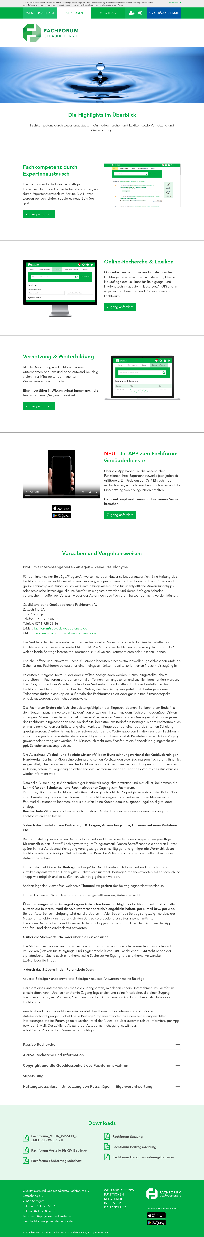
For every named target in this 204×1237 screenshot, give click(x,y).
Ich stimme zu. (174, 3)
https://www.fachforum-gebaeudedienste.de (63, 633)
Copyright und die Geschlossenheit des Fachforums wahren (75, 1065)
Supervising (33, 1076)
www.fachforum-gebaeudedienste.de (48, 1221)
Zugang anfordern (39, 214)
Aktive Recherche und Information (53, 1055)
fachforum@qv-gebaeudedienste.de (60, 628)
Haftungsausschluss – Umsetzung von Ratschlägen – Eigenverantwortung (87, 1086)
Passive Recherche (39, 1044)
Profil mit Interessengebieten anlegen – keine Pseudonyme (75, 567)
